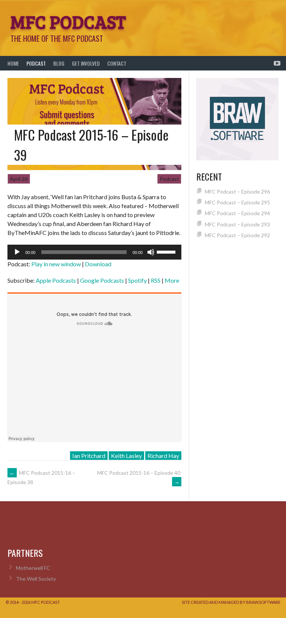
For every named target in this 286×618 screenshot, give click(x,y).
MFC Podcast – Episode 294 (237, 213)
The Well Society (36, 578)
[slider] (167, 251)
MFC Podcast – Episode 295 (237, 202)
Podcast (36, 63)
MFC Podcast (68, 21)
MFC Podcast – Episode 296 (237, 191)
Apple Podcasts (56, 280)
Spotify (137, 280)
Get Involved (86, 63)
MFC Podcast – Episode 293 (237, 224)
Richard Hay (163, 455)
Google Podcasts (102, 280)
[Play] (17, 252)
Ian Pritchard (88, 455)
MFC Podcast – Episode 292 (237, 235)
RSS (156, 280)
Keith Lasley (126, 455)
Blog (58, 63)
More (172, 280)
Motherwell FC (33, 568)
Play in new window (56, 263)
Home (13, 63)
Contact (116, 63)
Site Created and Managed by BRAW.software (231, 602)
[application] (94, 252)
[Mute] (151, 252)
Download (98, 263)
